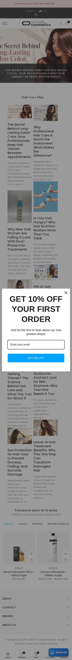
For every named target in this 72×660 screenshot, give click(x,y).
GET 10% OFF (36, 358)
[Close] (66, 293)
